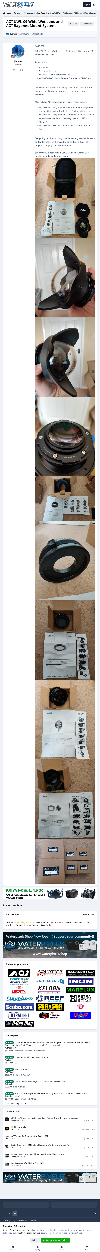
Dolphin (10, 1084)
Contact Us (22, 1221)
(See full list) (88, 914)
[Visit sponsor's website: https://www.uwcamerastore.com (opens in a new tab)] (50, 1015)
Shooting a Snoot (21, 1127)
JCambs (13, 34)
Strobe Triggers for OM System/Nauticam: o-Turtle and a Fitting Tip (40, 1145)
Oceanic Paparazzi (32, 925)
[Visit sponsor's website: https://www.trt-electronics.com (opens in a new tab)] (81, 1007)
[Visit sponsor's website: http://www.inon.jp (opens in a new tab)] (81, 981)
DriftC (45, 922)
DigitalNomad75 (71, 922)
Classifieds (38, 34)
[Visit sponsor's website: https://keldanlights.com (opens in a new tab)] (50, 990)
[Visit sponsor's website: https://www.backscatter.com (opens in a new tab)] (81, 973)
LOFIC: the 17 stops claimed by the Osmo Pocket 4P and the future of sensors (44, 1118)
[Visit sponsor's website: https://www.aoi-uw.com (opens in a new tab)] (19, 973)
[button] (94, 5)
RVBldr (10, 1072)
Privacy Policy (10, 1221)
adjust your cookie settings (28, 1233)
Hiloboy (39, 922)
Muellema (10, 925)
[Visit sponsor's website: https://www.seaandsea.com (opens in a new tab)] (50, 1007)
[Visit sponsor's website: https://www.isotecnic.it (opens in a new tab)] (19, 990)
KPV (51, 922)
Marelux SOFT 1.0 (22, 1069)
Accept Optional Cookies (57, 1240)
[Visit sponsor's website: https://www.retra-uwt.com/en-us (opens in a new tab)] (81, 998)
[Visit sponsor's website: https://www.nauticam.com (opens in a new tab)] (19, 998)
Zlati (9, 1060)
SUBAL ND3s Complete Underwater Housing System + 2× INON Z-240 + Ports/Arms (51, 1093)
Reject (35, 1240)
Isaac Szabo (46, 925)
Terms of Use (8, 1230)
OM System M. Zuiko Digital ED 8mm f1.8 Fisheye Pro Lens (40, 1081)
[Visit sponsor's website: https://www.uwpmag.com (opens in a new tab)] (81, 1015)
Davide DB (15, 1121)
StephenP (11, 1048)
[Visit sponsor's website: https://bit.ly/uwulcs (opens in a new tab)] (19, 1015)
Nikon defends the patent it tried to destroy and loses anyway (38, 1154)
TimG (13, 1130)
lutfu (89, 922)
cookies (54, 1230)
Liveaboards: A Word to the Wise (25, 1163)
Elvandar (19, 925)
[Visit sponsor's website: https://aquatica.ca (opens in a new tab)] (50, 973)
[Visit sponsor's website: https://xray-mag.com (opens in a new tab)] (19, 1024)
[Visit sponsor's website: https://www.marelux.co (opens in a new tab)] (81, 990)
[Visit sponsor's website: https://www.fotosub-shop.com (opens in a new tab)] (50, 981)
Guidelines (31, 1230)
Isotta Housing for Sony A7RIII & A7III (31, 1057)
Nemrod (82, 922)
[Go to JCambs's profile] (7, 34)
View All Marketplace (14, 1103)
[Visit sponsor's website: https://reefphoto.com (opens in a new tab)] (50, 998)
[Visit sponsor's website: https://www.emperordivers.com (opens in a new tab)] (19, 981)
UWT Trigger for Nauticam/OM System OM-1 (30, 1136)
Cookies (33, 1221)
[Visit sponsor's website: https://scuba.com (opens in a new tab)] (19, 1007)
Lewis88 (9, 922)
